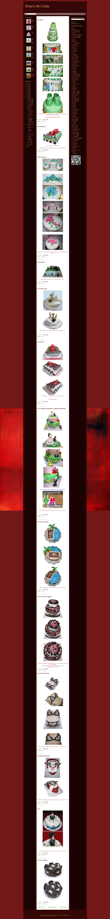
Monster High (74, 99)
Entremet (74, 64)
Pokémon (74, 110)
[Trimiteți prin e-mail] (43, 119)
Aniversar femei (75, 37)
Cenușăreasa (74, 45)
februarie (29, 142)
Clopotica (74, 48)
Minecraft (74, 95)
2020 (28, 83)
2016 (28, 89)
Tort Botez (40, 20)
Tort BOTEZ (43, 121)
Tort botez (33, 33)
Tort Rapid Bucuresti (43, 756)
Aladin (73, 33)
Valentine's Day (75, 146)
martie (29, 140)
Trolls (73, 141)
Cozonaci (74, 50)
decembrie (30, 99)
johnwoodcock (60, 915)
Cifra (73, 47)
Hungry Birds (74, 79)
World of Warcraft (75, 150)
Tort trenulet (41, 262)
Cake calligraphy (75, 43)
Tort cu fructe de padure (44, 596)
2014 (28, 92)
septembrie (30, 103)
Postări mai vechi (64, 907)
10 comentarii (39, 401)
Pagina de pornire (52, 907)
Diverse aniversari (75, 61)
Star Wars (74, 126)
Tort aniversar (33, 62)
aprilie (29, 139)
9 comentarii (39, 748)
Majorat (73, 88)
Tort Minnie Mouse (33, 20)
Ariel (73, 38)
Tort (38, 809)
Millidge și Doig (75, 93)
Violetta (73, 147)
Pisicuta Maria (75, 109)
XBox (73, 151)
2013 (28, 94)
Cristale (73, 51)
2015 (28, 91)
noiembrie (29, 100)
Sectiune (73, 120)
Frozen (73, 72)
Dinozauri (74, 60)
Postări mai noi (41, 907)
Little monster (74, 84)
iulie (28, 107)
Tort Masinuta (41, 126)
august (29, 105)
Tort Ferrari (40, 342)
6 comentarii (39, 853)
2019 (28, 84)
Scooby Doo (74, 117)
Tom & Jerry (74, 132)
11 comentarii (39, 119)
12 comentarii (39, 255)
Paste (73, 103)
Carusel (73, 44)
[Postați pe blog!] (45, 119)
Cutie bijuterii (74, 55)
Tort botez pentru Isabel (33, 69)
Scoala (73, 116)
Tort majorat (33, 47)
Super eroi (74, 127)
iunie (28, 136)
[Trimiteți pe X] (46, 119)
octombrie (29, 102)
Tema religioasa (75, 129)
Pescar (73, 108)
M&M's (73, 86)
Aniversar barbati (44, 854)
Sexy (42, 750)
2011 (28, 97)
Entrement (74, 62)
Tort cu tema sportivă (45, 803)
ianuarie (29, 144)
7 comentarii (39, 281)
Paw (73, 105)
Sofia (73, 123)
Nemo (73, 102)
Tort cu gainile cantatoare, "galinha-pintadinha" (51, 408)
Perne (73, 106)
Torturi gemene (41, 157)
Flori (73, 68)
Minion (73, 96)
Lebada (73, 81)
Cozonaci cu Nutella (33, 75)
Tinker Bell (74, 130)
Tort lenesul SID (42, 288)
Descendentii (74, 57)
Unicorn (73, 144)
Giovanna (62, 665)
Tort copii (42, 151)
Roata (73, 115)
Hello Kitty (74, 78)
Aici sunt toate (75, 31)
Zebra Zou (74, 153)
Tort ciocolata (43, 670)
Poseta (73, 112)
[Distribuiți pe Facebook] (47, 119)
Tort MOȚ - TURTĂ (75, 139)
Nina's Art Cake (37, 6)
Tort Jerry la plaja (42, 521)
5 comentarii (39, 149)
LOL (73, 85)
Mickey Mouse (75, 91)
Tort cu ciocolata (42, 860)
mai (28, 137)
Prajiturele (74, 113)
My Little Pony (75, 101)
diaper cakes (74, 58)
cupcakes (74, 54)
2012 (28, 96)
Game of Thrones (75, 75)
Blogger (68, 915)
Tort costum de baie (43, 673)
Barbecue (74, 41)
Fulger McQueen (75, 74)
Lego (73, 82)
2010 (28, 146)
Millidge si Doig (75, 92)
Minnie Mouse (74, 98)
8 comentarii (39, 589)
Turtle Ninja (74, 143)
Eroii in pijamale (75, 65)
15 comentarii (39, 334)
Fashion (73, 67)
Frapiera (73, 71)
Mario (73, 89)
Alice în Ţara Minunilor (76, 34)
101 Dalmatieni (75, 30)
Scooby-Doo (74, 119)
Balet (73, 40)
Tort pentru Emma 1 (33, 27)
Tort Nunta (74, 140)
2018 (28, 86)
